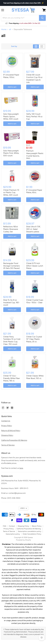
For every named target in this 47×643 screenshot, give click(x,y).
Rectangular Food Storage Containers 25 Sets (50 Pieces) (11, 265)
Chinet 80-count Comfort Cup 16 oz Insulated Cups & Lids (34, 78)
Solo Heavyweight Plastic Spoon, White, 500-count (11, 116)
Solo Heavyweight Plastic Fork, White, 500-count (11, 153)
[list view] (42, 46)
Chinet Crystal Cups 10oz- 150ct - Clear (34, 301)
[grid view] (36, 46)
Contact (12, 526)
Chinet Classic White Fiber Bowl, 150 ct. (34, 377)
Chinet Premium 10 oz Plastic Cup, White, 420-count (11, 192)
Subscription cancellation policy (29, 531)
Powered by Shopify (23, 540)
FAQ (4, 526)
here (21, 468)
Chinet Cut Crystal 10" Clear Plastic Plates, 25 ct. (34, 339)
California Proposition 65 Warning (14, 440)
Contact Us (5, 421)
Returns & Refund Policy (10, 431)
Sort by (14, 46)
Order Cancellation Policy (32, 534)
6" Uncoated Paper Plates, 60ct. (34, 191)
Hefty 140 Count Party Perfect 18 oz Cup (34, 116)
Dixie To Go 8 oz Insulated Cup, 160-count (11, 302)
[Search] (42, 18)
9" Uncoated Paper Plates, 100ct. (11, 76)
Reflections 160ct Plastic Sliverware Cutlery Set (10, 229)
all (10, 29)
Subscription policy (13, 534)
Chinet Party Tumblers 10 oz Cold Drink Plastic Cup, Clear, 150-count (11, 340)
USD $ (22, 508)
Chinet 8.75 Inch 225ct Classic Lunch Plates (34, 265)
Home (3, 29)
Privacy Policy (6, 426)
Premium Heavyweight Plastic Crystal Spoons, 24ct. (34, 154)
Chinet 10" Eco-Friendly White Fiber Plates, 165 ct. (11, 378)
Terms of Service (8, 445)
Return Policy (36, 526)
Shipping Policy (7, 435)
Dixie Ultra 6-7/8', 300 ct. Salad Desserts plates (33, 229)
